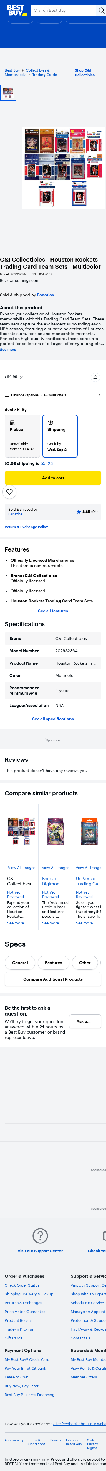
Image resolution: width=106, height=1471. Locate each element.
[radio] (22, 436)
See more (8, 350)
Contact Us (80, 1338)
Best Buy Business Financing (29, 1394)
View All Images (21, 867)
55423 (47, 463)
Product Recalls (18, 1320)
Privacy (55, 1440)
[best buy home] (17, 10)
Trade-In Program (20, 1329)
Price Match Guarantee (25, 1311)
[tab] (20, 963)
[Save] (9, 492)
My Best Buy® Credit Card (27, 1359)
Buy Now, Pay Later (22, 1385)
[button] (95, 377)
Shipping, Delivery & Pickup (29, 1294)
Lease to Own (17, 1377)
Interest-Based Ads (74, 1442)
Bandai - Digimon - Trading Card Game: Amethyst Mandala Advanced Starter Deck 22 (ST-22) (55, 881)
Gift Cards (13, 1338)
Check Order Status (22, 1285)
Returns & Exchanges (23, 1302)
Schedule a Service (87, 1302)
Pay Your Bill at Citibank (25, 1368)
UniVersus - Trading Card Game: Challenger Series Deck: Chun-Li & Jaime (89, 881)
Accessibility (14, 1440)
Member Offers (84, 1377)
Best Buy (12, 70)
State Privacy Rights (92, 1444)
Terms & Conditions (36, 1442)
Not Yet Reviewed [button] (15, 894)
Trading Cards (44, 74)
